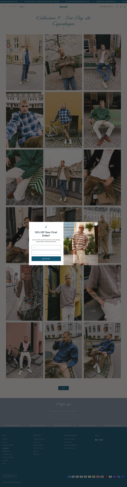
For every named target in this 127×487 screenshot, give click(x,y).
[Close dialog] (95, 224)
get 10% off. (46, 259)
